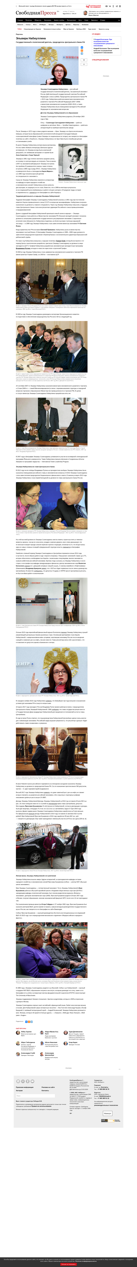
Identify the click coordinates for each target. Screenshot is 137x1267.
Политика (29, 20)
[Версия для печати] (84, 64)
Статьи (28, 24)
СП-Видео (42, 24)
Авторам (19, 1089)
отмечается (66, 547)
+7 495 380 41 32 (103, 1097)
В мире (102, 20)
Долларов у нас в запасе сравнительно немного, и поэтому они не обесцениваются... (104, 12)
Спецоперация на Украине (32, 29)
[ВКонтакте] (82, 47)
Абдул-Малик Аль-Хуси (52, 1033)
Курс (64, 13)
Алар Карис (73, 1042)
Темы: (19, 29)
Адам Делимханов (75, 1032)
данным (31, 813)
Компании (85, 24)
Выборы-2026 (81, 29)
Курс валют (92, 29)
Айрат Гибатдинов (28, 1042)
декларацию (53, 803)
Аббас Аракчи (26, 1032)
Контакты (45, 1089)
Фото (35, 24)
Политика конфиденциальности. (86, 1261)
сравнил (27, 566)
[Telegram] (82, 53)
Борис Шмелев (94, 15)
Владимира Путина (23, 248)
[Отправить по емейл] (84, 59)
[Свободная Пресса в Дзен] (120, 6)
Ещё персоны (21, 1028)
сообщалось (38, 571)
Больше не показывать (68, 1264)
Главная (20, 20)
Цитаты (68, 24)
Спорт (86, 20)
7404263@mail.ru (105, 1095)
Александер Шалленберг (49, 1054)
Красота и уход (104, 29)
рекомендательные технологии (106, 1104)
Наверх (107, 1112)
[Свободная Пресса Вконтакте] (110, 6)
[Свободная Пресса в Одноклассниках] (113, 6)
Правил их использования (41, 1105)
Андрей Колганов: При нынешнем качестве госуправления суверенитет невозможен (106, 50)
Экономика (47, 20)
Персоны (76, 24)
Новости (20, 24)
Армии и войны (59, 20)
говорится (32, 192)
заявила (49, 701)
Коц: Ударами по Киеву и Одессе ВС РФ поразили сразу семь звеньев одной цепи (45, 5)
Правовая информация (24, 1086)
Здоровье (94, 20)
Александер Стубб (28, 1053)
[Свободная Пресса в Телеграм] (116, 6)
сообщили (55, 709)
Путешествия (71, 20)
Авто (80, 20)
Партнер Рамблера (117, 1119)
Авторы (51, 24)
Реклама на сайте (48, 1086)
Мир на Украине (68, 29)
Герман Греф (60, 241)
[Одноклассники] (82, 50)
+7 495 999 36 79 (103, 1088)
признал (64, 632)
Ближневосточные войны (52, 29)
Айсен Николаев (51, 1042)
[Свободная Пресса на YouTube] (106, 6)
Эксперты (59, 24)
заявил (43, 568)
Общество (38, 20)
